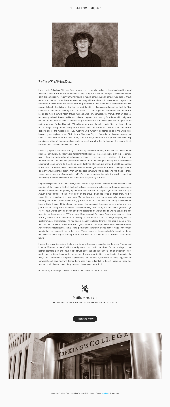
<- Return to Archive (85, 318)
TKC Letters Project (85, 8)
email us (104, 393)
